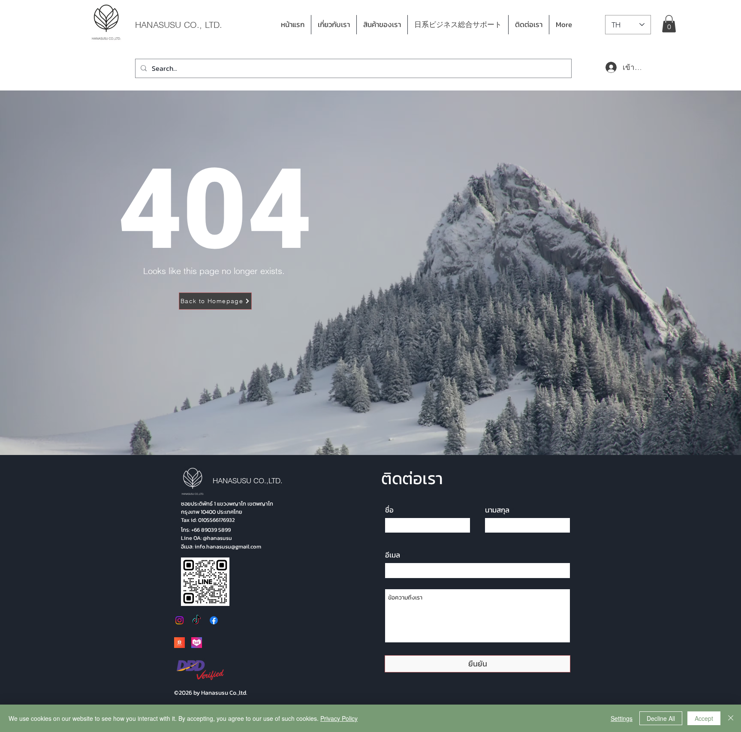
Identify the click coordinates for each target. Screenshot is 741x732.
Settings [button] (622, 718)
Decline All (661, 718)
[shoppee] (179, 642)
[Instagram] (179, 620)
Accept (704, 718)
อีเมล (392, 555)
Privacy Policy (339, 718)
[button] (382, 24)
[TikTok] (196, 620)
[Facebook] (213, 620)
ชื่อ (389, 510)
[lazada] (196, 642)
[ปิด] (731, 718)
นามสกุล (497, 510)
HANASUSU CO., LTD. (179, 24)
